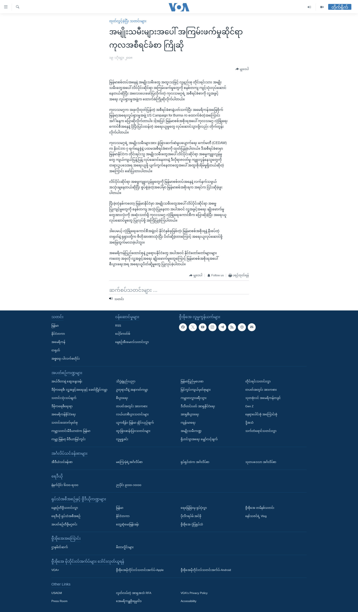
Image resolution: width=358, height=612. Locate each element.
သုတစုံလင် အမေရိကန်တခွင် (263, 398)
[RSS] (232, 327)
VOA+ (55, 570)
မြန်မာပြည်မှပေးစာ (192, 381)
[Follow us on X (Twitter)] (193, 327)
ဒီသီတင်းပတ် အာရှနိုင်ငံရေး (198, 406)
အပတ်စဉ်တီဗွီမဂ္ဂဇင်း (64, 524)
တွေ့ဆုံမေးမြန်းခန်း (127, 524)
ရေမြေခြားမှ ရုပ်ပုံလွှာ (194, 507)
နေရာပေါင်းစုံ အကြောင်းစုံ (261, 414)
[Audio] (309, 7)
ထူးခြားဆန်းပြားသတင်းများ (133, 431)
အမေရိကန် (58, 342)
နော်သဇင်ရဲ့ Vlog (256, 516)
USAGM (56, 593)
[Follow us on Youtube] (203, 327)
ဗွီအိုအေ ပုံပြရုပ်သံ (192, 524)
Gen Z (249, 406)
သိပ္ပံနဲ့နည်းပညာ (125, 381)
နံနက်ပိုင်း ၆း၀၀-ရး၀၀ (64, 485)
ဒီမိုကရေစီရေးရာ (62, 406)
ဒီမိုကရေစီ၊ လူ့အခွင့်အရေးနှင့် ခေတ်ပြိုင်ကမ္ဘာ (79, 389)
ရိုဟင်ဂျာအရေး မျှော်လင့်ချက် (199, 439)
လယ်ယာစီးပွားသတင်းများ (132, 414)
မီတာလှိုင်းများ (125, 547)
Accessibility (188, 601)
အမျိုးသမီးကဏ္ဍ (191, 431)
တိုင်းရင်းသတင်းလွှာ (258, 381)
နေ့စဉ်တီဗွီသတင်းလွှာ (64, 507)
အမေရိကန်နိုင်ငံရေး (63, 414)
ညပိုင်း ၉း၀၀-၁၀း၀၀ (128, 485)
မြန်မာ (55, 325)
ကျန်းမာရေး (188, 422)
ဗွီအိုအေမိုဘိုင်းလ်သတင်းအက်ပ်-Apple (140, 570)
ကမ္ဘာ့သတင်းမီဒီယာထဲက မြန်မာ (70, 431)
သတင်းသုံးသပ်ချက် (63, 398)
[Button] (242, 69)
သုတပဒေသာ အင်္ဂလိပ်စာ (260, 462)
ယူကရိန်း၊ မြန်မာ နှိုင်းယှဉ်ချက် (135, 422)
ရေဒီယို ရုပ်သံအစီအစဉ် (65, 516)
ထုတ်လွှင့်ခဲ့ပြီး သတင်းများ (127, 21)
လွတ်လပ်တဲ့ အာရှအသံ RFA (133, 593)
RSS (118, 325)
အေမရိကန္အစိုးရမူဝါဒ (129, 601)
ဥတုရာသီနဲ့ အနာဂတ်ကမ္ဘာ (132, 389)
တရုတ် (55, 350)
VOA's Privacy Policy (194, 593)
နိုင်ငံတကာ (58, 333)
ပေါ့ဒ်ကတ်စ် (122, 333)
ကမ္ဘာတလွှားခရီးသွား (194, 398)
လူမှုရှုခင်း (122, 439)
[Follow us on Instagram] (212, 327)
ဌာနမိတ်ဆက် (59, 547)
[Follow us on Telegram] (222, 327)
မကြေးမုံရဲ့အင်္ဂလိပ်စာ (129, 462)
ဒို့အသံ (249, 422)
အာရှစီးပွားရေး (190, 414)
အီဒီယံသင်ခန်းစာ (62, 462)
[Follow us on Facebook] (183, 327)
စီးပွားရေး (122, 398)
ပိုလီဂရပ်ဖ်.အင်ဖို (191, 516)
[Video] (322, 7)
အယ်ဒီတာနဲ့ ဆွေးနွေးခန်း (66, 381)
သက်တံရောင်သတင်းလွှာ (260, 431)
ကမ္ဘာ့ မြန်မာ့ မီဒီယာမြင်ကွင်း (68, 439)
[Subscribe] (252, 327)
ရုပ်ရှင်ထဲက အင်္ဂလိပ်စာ (195, 462)
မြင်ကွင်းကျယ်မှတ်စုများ (196, 389)
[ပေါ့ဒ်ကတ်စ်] (242, 327)
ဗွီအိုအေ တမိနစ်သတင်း (259, 507)
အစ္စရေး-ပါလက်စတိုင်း (65, 358)
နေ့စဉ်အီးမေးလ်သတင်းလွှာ (132, 342)
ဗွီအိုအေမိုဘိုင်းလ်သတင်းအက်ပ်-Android (206, 570)
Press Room (59, 601)
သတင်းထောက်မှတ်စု (64, 422)
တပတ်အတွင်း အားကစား (132, 406)
